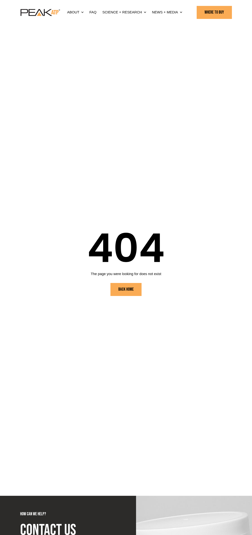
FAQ (92, 12)
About (73, 12)
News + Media (165, 12)
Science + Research (122, 12)
